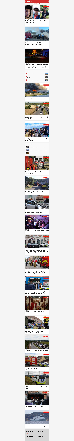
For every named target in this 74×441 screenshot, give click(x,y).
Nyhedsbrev (35, 3)
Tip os (39, 3)
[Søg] (48, 1)
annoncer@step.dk (27, 438)
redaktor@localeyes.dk (28, 433)
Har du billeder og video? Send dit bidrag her (37, 122)
